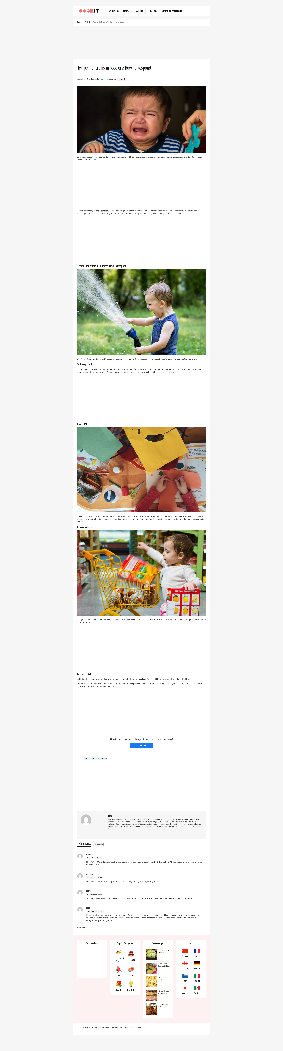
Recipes (126, 11)
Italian (197, 981)
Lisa (101, 79)
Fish (131, 976)
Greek (185, 981)
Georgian (184, 969)
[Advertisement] (141, 42)
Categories (114, 11)
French (197, 956)
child (94, 159)
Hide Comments (98, 844)
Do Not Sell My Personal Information (107, 1027)
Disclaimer (141, 1027)
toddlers (104, 758)
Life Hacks (87, 22)
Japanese (184, 993)
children (87, 758)
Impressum (129, 1027)
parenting (95, 758)
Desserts (131, 960)
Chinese (185, 956)
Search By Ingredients (172, 11)
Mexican (197, 993)
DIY (119, 976)
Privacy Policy (84, 1027)
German (197, 969)
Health (118, 990)
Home (79, 22)
